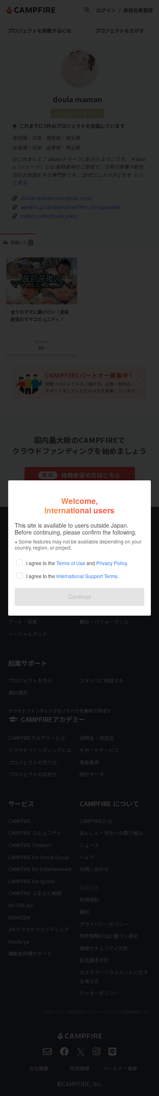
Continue (79, 596)
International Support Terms (86, 575)
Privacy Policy (111, 562)
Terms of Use (70, 562)
